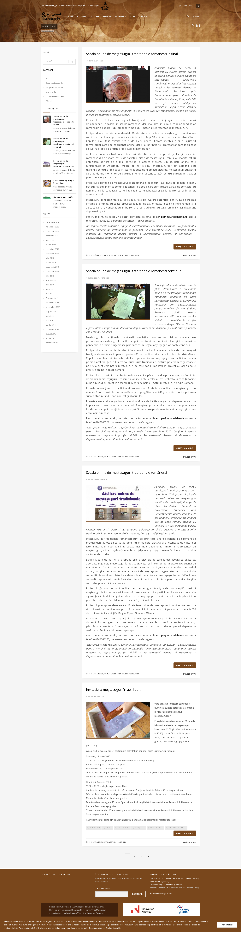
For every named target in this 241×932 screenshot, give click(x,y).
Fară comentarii (189, 255)
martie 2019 (51, 262)
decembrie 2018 (52, 267)
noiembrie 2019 (52, 249)
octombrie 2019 (52, 253)
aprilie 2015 (51, 338)
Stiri (47, 78)
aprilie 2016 (51, 325)
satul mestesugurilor (177, 828)
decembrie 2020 (52, 222)
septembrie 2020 (53, 235)
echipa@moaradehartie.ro (172, 216)
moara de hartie (156, 828)
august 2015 (51, 334)
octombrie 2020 (52, 231)
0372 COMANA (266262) (159, 881)
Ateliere (49, 101)
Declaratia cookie (180, 925)
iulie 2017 (50, 284)
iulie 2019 (50, 258)
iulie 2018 (50, 276)
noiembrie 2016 (52, 302)
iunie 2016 (50, 316)
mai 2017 (49, 293)
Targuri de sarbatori (54, 87)
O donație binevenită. (63, 197)
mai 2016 (49, 320)
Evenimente (51, 92)
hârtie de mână (123, 828)
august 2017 (51, 280)
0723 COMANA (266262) (169, 878)
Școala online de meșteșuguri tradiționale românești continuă (133, 271)
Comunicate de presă (55, 96)
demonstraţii (95, 828)
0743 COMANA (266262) (188, 878)
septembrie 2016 (53, 307)
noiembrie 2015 (52, 329)
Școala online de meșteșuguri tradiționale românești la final (132, 53)
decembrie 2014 (52, 342)
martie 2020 (51, 244)
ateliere (109, 828)
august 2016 (51, 311)
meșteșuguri (139, 828)
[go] (72, 62)
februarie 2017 (52, 298)
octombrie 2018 (52, 271)
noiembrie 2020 (52, 227)
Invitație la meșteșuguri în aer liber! (113, 689)
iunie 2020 (50, 240)
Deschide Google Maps (162, 893)
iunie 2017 (50, 289)
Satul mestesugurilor (54, 83)
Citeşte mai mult (184, 246)
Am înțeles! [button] (227, 925)
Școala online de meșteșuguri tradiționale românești (63, 164)
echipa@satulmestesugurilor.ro (168, 884)
